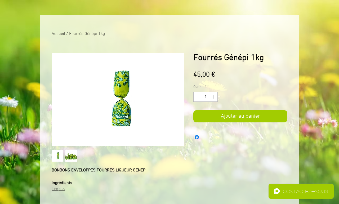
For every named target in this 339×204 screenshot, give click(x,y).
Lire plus (58, 189)
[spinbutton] (205, 96)
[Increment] (213, 96)
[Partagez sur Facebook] (197, 137)
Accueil (58, 34)
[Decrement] (197, 96)
